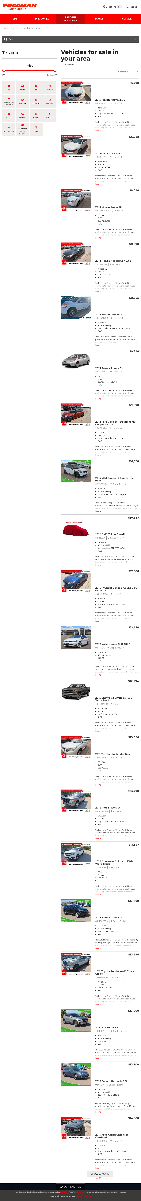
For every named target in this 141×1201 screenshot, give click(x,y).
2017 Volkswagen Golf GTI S (112, 644)
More (98, 130)
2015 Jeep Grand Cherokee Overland (111, 1136)
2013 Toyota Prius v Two (110, 368)
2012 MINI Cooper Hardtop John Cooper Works (115, 423)
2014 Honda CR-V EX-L (109, 917)
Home (14, 18)
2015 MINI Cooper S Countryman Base (115, 479)
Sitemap (88, 1196)
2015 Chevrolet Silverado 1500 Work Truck (113, 699)
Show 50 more (100, 1178)
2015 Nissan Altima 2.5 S (110, 99)
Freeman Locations (70, 19)
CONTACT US (72, 1186)
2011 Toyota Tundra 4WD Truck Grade (114, 972)
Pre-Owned (42, 18)
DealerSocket (81, 1192)
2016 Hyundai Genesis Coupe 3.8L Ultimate (116, 589)
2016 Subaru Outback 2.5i (111, 1081)
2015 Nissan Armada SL (109, 314)
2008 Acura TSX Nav (107, 153)
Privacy (80, 1196)
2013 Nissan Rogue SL (108, 207)
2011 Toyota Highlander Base (113, 754)
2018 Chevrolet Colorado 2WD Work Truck (114, 862)
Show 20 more (100, 1174)
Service (127, 18)
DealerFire (64, 1192)
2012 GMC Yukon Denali (110, 534)
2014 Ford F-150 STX (107, 807)
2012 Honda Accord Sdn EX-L (113, 260)
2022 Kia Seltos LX (106, 1027)
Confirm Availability (122, 89)
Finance (99, 18)
